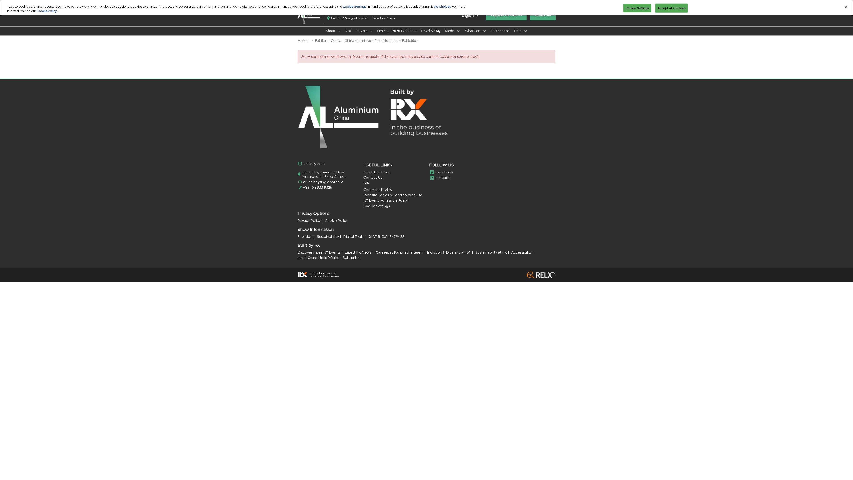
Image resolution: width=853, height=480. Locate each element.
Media (450, 30)
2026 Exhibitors (404, 30)
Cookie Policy (47, 11)
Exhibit (382, 30)
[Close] (846, 7)
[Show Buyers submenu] (371, 30)
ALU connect (500, 30)
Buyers (362, 30)
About (331, 30)
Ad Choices (442, 6)
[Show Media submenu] (459, 30)
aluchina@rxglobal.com (323, 182)
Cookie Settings (354, 6)
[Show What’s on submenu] (484, 30)
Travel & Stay (431, 30)
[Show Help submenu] (525, 30)
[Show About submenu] (339, 30)
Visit (348, 30)
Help (518, 30)
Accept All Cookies (671, 8)
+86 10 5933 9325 (317, 187)
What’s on (473, 30)
